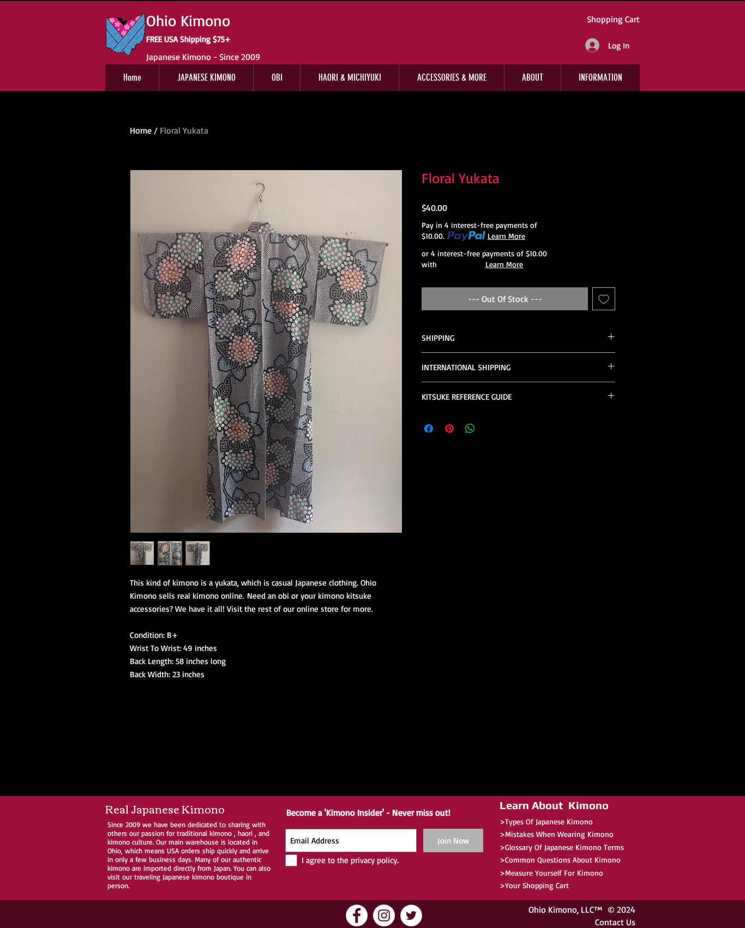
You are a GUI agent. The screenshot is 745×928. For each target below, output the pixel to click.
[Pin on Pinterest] (449, 428)
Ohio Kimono (552, 909)
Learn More (506, 235)
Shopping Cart (613, 19)
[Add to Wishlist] (603, 298)
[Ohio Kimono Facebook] (357, 915)
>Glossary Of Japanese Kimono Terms (562, 847)
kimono (220, 833)
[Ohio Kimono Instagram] (384, 915)
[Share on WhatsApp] (470, 428)
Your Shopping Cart (537, 885)
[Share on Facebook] (428, 428)
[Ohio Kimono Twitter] (411, 915)
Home (141, 130)
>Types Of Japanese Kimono (546, 821)
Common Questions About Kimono (563, 859)
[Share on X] (490, 428)
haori (245, 833)
